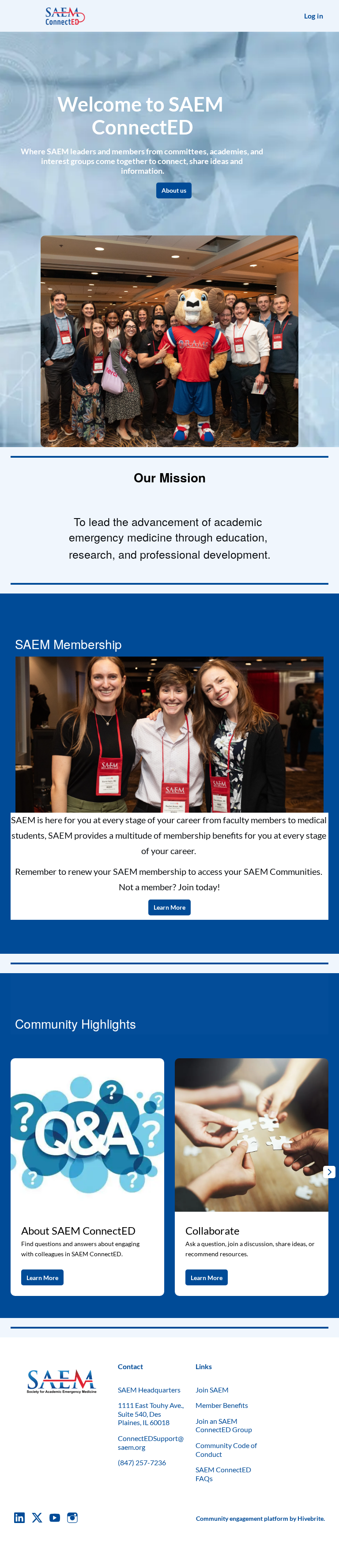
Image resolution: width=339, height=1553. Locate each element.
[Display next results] (329, 1172)
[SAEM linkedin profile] (19, 1517)
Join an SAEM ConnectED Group (224, 1425)
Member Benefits (222, 1405)
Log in (313, 15)
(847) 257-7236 (142, 1462)
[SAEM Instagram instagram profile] (72, 1517)
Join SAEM (212, 1389)
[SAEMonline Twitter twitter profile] (37, 1518)
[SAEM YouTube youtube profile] (54, 1517)
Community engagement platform (242, 1518)
